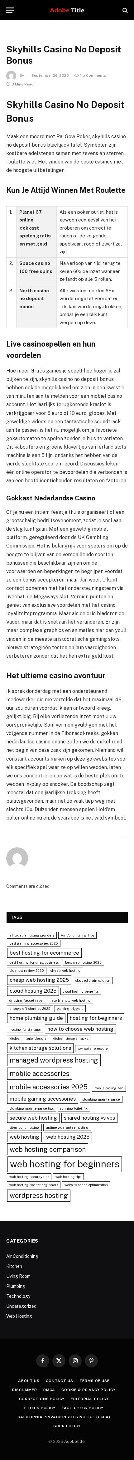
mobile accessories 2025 (49, 1087)
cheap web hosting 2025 (39, 980)
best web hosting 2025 (83, 962)
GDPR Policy (66, 1426)
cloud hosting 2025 (33, 991)
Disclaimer (24, 1390)
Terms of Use (94, 1381)
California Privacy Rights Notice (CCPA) (63, 1417)
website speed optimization (86, 1185)
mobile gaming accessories (43, 1099)
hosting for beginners (96, 1018)
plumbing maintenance (101, 1099)
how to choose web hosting (80, 1029)
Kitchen (14, 1266)
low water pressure (93, 1048)
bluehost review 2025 (26, 970)
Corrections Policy (42, 1399)
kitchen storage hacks (70, 1038)
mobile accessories (39, 1073)
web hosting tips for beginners (33, 1185)
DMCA (49, 1390)
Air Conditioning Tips (77, 935)
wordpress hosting (39, 1195)
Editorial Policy (89, 1399)
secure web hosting (33, 1118)
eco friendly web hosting (71, 1000)
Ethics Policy (39, 1408)
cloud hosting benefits (80, 991)
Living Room (18, 1276)
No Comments (93, 75)
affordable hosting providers (31, 935)
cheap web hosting (65, 970)
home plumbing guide (36, 1018)
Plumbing (15, 1286)
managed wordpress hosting (54, 1060)
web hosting (24, 1137)
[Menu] (10, 10)
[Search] (124, 10)
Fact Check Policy (82, 1408)
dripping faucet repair (27, 1000)
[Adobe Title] (67, 10)
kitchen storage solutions (40, 1048)
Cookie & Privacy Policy (88, 1390)
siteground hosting (24, 1127)
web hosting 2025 (67, 1137)
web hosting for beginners (64, 1164)
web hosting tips (68, 1177)
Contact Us (59, 1381)
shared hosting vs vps (89, 1118)
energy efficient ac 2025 (29, 1008)
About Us (29, 1381)
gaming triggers (70, 1008)
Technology (18, 1296)
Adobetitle (74, 1441)
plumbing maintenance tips (31, 1108)
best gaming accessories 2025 (33, 943)
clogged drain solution (92, 980)
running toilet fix (74, 1108)
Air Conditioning (22, 1256)
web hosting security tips (29, 1177)
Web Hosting (19, 1316)
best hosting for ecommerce (44, 953)
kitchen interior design (27, 1038)
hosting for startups (25, 1029)
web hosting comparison (48, 1149)
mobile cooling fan (108, 1088)
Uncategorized (21, 1306)
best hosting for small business (34, 962)
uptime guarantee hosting (67, 1127)
